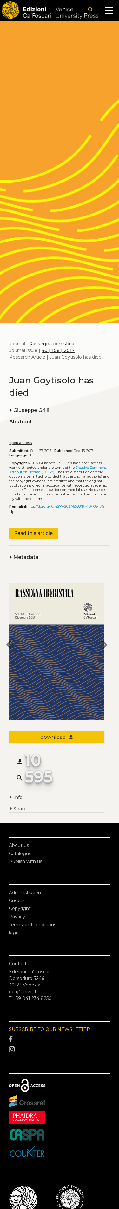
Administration (25, 892)
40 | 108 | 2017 (58, 350)
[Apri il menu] (108, 10)
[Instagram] (59, 1049)
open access (20, 443)
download (57, 737)
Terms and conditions (32, 924)
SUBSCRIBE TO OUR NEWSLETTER (49, 1029)
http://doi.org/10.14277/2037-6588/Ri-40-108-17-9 (66, 506)
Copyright (20, 908)
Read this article (33, 533)
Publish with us (25, 861)
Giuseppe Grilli (29, 410)
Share (18, 809)
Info (16, 797)
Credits (16, 900)
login (14, 932)
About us (19, 845)
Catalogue (20, 853)
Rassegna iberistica (51, 344)
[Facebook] (59, 1039)
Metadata (24, 557)
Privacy (17, 917)
